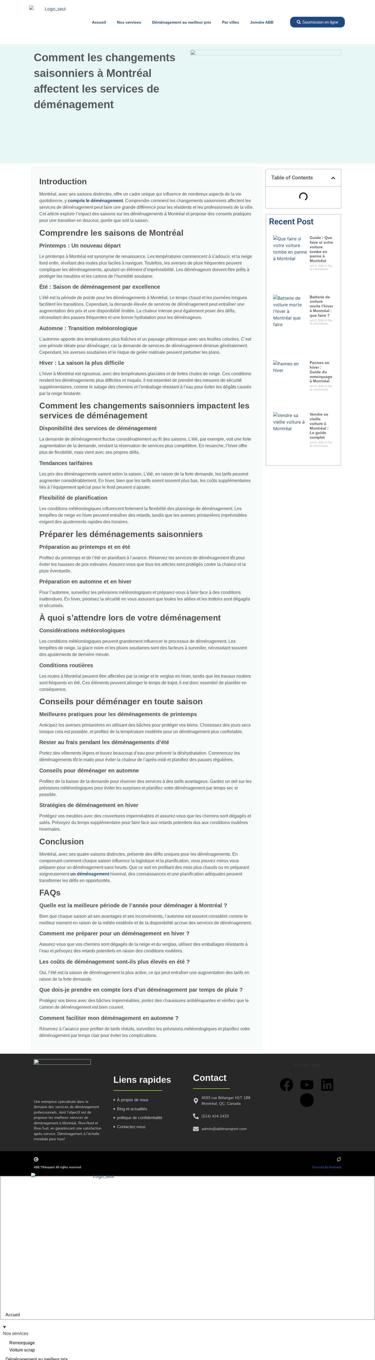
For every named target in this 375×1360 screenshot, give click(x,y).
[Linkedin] (327, 1085)
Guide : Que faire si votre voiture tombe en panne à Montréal (321, 249)
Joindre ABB (261, 22)
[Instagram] (307, 1100)
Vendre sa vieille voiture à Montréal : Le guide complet (319, 426)
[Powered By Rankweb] (339, 1159)
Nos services (129, 22)
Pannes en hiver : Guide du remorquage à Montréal (321, 371)
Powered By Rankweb (326, 1167)
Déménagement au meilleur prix (181, 22)
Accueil (99, 22)
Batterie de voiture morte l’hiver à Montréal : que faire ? (321, 306)
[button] (333, 178)
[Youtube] (307, 1085)
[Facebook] (286, 1085)
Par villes (230, 22)
